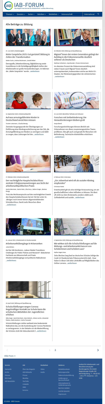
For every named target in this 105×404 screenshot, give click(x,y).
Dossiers (20, 14)
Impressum (62, 394)
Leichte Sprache (64, 391)
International (89, 14)
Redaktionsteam (64, 369)
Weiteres (61, 365)
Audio (43, 372)
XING (24, 387)
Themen (9, 14)
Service (7, 365)
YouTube (26, 381)
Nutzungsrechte (63, 372)
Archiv (7, 372)
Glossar (7, 375)
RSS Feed (8, 378)
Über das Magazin (29, 369)
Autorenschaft (67, 14)
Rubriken (41, 14)
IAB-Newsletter (10, 381)
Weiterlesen (28, 32)
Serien (30, 14)
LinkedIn (26, 384)
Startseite (8, 369)
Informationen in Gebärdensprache (64, 384)
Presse (25, 375)
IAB (24, 365)
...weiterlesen (34, 71)
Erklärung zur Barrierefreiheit (63, 379)
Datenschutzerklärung (66, 375)
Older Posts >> (10, 356)
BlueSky (25, 378)
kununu (25, 390)
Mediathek (53, 14)
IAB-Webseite (27, 372)
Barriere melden (64, 388)
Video (43, 369)
